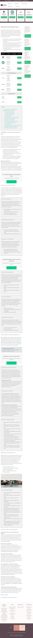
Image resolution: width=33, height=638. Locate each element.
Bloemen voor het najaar (9, 464)
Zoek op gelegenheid (8, 123)
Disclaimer (17, 634)
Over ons (14, 634)
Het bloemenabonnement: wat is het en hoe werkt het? (12, 125)
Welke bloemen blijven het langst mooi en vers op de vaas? (12, 608)
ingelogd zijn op (5, 597)
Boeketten (16, 3)
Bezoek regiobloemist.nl (27, 36)
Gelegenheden (24, 3)
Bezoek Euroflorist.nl (27, 48)
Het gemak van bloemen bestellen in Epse (10, 109)
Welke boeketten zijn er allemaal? (9, 110)
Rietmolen (10, 345)
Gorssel (5, 345)
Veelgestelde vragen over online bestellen (10, 127)
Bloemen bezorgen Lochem (14, 632)
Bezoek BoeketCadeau (27, 76)
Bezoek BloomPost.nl (27, 62)
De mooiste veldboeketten (9, 114)
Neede (13, 345)
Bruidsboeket (3, 195)
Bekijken (19, 57)
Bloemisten (17, 6)
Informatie (10, 6)
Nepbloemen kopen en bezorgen (10, 118)
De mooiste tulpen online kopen (10, 113)
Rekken (17, 345)
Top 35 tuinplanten (12, 618)
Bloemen (9, 3)
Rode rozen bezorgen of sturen (10, 112)
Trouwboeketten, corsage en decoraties (11, 121)
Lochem (20, 338)
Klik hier (12, 349)
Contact (11, 634)
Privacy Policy (21, 634)
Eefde (7, 345)
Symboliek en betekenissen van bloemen (11, 126)
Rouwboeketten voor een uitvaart (10, 122)
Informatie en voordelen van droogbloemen (12, 117)
